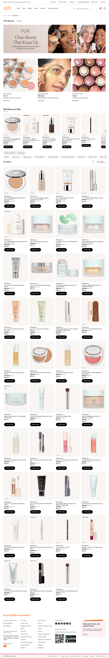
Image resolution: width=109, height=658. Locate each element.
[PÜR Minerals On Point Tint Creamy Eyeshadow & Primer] (15, 490)
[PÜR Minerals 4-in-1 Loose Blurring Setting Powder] (41, 271)
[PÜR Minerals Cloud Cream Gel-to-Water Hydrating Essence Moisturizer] (93, 228)
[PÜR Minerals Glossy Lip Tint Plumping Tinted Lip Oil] (67, 446)
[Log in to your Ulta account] (100, 8)
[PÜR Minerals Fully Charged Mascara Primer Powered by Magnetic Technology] (67, 316)
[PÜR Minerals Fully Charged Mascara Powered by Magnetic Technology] (67, 490)
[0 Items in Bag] (105, 8)
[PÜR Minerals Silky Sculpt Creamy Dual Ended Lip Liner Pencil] (41, 534)
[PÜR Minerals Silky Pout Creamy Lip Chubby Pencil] (93, 533)
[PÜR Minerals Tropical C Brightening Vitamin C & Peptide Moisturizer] (93, 272)
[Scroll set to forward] (105, 157)
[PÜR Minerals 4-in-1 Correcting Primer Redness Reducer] (41, 316)
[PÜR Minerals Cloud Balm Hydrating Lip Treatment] (15, 533)
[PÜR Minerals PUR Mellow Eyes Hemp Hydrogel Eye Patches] (67, 228)
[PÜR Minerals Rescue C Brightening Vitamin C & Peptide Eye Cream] (93, 403)
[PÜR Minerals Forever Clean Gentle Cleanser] (67, 359)
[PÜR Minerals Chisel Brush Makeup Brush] (67, 402)
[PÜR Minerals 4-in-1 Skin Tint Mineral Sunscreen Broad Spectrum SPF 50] (32, 129)
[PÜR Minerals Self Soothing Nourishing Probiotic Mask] (15, 577)
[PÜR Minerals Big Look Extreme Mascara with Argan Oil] (41, 447)
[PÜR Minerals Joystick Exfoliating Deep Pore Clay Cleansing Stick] (67, 272)
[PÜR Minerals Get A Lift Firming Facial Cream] (41, 228)
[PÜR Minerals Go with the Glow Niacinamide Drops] (93, 490)
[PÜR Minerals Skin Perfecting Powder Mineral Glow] (41, 359)
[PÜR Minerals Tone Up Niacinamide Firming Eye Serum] (41, 402)
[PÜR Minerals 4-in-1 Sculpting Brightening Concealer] (93, 184)
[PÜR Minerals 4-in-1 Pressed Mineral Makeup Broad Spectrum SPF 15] (12, 129)
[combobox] (101, 162)
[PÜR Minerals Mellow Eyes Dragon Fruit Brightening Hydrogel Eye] (15, 402)
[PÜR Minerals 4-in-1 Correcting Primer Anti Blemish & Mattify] (41, 490)
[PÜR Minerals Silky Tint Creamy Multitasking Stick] (93, 315)
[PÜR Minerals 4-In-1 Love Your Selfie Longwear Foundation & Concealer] (51, 129)
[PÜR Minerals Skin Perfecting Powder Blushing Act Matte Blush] (93, 359)
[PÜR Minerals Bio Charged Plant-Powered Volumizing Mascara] (41, 578)
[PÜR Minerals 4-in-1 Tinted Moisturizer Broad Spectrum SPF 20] (71, 129)
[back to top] (103, 652)
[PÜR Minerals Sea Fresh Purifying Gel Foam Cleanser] (15, 446)
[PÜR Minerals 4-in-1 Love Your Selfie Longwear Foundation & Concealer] (41, 185)
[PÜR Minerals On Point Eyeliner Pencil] (90, 128)
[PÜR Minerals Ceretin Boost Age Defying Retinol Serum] (15, 359)
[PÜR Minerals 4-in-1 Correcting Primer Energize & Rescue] (15, 272)
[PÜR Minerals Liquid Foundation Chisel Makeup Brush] (67, 577)
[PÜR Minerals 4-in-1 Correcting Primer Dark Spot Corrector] (15, 316)
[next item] (105, 131)
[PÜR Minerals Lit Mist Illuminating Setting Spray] (93, 446)
